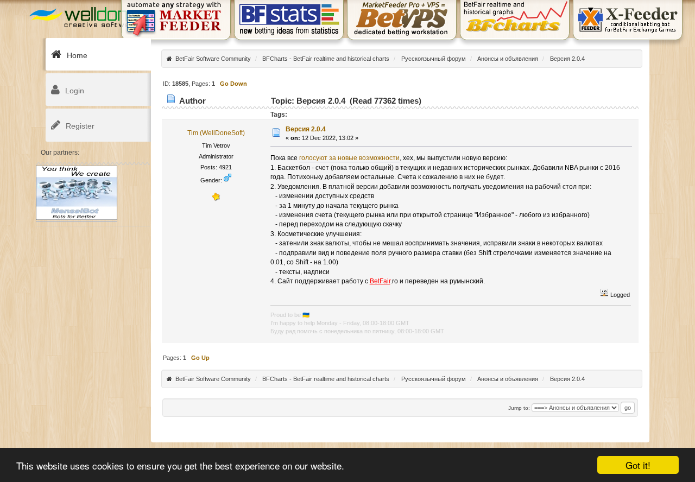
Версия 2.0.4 (306, 129)
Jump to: (519, 408)
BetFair (380, 281)
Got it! (638, 465)
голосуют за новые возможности (349, 158)
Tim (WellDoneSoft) (216, 133)
